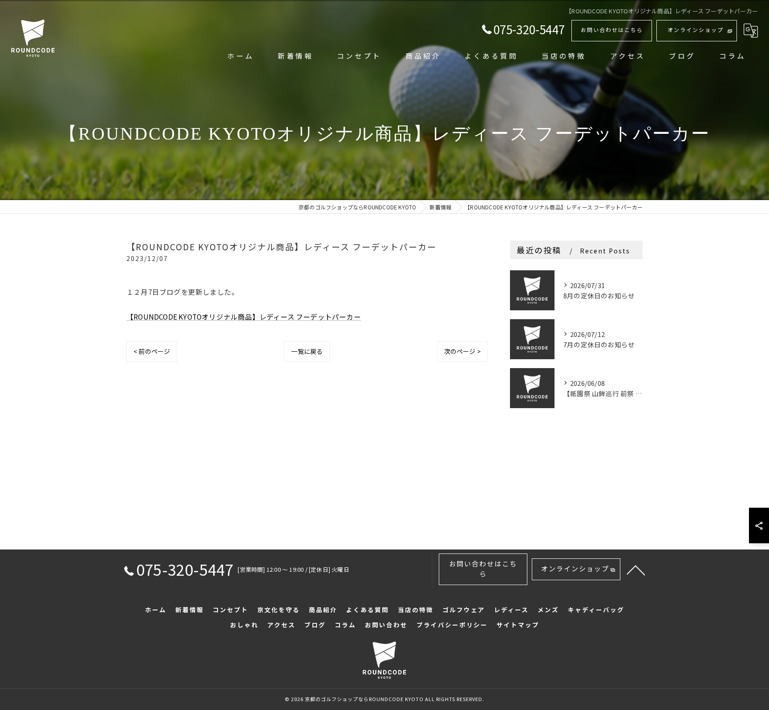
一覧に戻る (307, 351)
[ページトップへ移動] (636, 569)
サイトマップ (518, 624)
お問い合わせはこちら (612, 29)
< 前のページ (152, 351)
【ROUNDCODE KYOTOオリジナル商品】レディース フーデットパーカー (243, 316)
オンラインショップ (696, 29)
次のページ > (462, 351)
